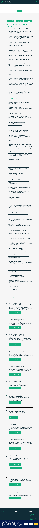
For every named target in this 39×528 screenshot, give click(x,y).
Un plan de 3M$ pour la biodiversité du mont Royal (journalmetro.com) (19, 225)
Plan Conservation (33, 514)
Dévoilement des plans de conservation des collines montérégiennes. (18, 256)
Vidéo (31, 515)
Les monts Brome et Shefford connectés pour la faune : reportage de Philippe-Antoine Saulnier (20, 57)
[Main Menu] (37, 2)
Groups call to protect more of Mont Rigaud (19, 237)
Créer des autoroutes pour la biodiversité (18, 213)
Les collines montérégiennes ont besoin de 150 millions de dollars (19, 288)
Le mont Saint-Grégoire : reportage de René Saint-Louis (20, 72)
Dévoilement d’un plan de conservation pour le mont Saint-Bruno (19, 270)
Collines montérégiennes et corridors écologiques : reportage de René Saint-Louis (20, 44)
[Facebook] (19, 516)
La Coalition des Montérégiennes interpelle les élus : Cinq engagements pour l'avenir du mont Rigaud (20, 146)
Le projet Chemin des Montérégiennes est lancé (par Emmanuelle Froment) (19, 124)
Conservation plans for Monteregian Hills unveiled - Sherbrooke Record (20, 243)
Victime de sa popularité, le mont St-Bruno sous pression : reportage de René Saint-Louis (20, 50)
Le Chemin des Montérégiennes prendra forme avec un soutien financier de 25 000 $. (19, 130)
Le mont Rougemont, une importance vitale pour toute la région (20, 219)
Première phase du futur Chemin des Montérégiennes (17, 161)
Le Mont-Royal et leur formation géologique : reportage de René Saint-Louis (20, 92)
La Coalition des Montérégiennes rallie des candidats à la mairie (18, 102)
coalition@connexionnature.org (19, 513)
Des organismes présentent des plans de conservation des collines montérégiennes (18, 232)
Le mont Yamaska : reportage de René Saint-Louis (20, 79)
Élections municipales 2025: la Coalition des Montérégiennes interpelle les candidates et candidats (19, 167)
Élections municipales (33, 518)
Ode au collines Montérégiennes (16, 276)
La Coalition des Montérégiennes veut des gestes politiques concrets (20, 175)
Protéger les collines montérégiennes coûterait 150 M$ (20, 281)
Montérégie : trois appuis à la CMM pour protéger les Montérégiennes (20, 199)
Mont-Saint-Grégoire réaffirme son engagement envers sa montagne (20, 108)
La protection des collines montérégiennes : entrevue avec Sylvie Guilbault (20, 37)
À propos (31, 519)
